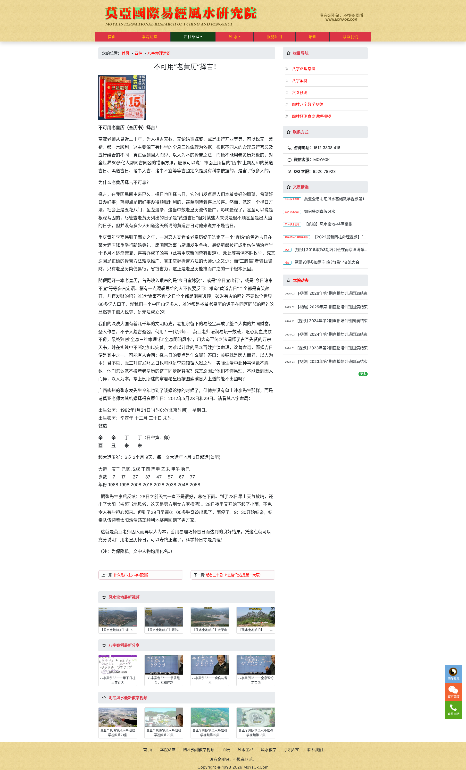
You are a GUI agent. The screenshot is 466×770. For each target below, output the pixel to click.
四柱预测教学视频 (198, 749)
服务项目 (274, 36)
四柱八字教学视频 (307, 104)
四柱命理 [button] (191, 36)
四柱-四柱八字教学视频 (296, 237)
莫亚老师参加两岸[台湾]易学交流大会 (326, 262)
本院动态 (149, 36)
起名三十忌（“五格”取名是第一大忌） (234, 575)
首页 (112, 36)
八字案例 (300, 80)
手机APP (292, 749)
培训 (312, 36)
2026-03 (290, 293)
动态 (287, 250)
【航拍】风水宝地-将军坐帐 (328, 224)
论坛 (226, 749)
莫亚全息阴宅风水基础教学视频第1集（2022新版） (323, 201)
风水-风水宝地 (292, 224)
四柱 (138, 53)
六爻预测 (300, 92)
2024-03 (290, 334)
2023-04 (290, 361)
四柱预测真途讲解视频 (311, 116)
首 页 (147, 749)
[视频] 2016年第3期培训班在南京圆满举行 (323, 252)
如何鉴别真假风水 (319, 211)
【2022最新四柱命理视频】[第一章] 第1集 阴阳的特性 (325, 239)
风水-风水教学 (292, 199)
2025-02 (290, 307)
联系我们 (350, 36)
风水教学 (268, 749)
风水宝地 (245, 749)
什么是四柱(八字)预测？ (132, 575)
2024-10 (289, 321)
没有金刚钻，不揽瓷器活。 (233, 759)
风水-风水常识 (292, 211)
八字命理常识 (159, 53)
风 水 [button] (233, 36)
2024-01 (289, 348)
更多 (363, 374)
